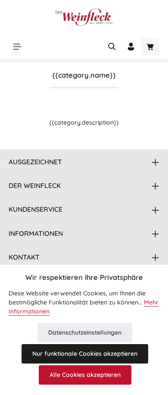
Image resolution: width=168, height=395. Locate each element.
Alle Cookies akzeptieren (85, 375)
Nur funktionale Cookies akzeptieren (84, 353)
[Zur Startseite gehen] (84, 17)
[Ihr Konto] (131, 46)
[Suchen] (112, 46)
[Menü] (17, 46)
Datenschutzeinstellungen (84, 332)
